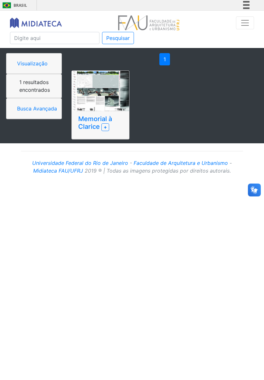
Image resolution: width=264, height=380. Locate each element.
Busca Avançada (37, 108)
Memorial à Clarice (95, 122)
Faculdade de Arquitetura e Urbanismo (181, 163)
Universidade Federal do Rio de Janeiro (80, 163)
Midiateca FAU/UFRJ (58, 170)
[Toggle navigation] (245, 22)
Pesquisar (118, 38)
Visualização (32, 63)
